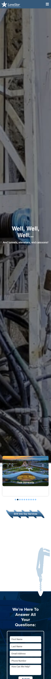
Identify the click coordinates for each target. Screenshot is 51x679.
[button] (47, 4)
